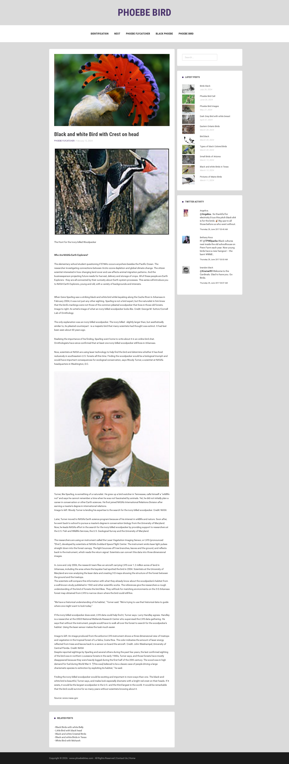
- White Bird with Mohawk (67, 740)
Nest (117, 33)
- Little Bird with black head (68, 730)
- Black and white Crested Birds (70, 733)
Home (132, 758)
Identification (100, 33)
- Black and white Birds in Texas (70, 737)
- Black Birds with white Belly (68, 727)
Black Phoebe (164, 33)
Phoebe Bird (186, 33)
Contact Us (122, 758)
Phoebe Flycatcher (138, 33)
